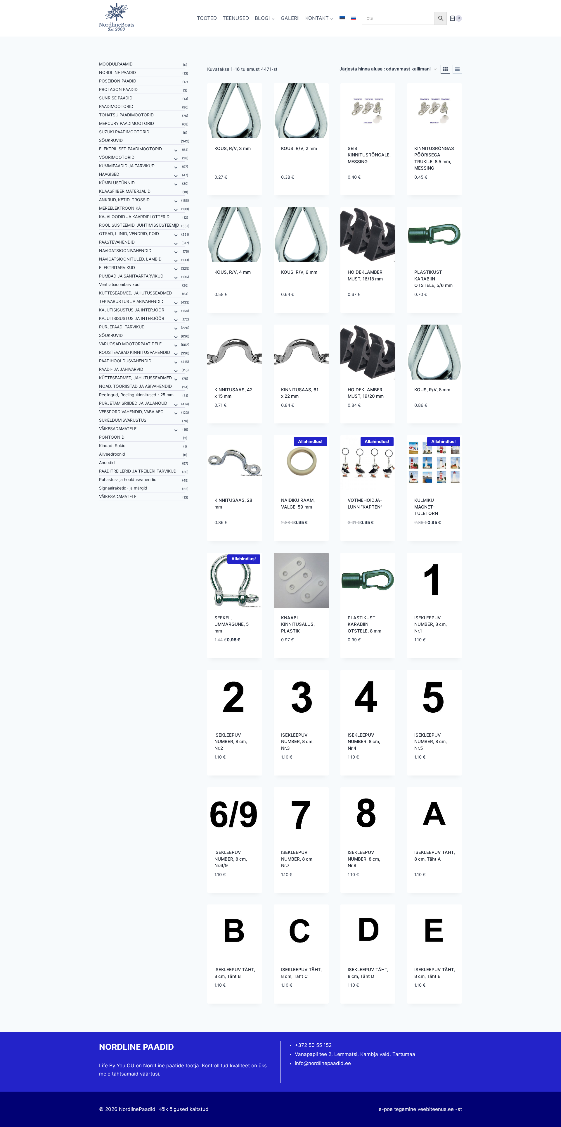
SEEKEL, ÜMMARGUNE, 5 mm (231, 624)
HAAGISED (109, 174)
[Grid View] (445, 69)
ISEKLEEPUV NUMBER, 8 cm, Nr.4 (364, 741)
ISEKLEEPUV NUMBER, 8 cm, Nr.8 (364, 858)
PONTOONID (111, 437)
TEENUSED (236, 18)
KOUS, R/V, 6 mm (299, 272)
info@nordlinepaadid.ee (323, 1063)
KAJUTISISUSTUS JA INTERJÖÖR (131, 309)
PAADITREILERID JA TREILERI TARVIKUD (137, 470)
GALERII (290, 18)
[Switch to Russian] (353, 18)
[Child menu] (175, 150)
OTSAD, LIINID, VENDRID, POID (129, 233)
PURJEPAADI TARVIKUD (122, 326)
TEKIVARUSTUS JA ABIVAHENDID (131, 301)
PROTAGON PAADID (118, 89)
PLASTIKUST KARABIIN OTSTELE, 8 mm (364, 624)
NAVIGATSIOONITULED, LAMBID (130, 258)
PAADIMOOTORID (116, 106)
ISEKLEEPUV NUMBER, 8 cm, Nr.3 (297, 741)
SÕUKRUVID (111, 140)
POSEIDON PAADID (117, 80)
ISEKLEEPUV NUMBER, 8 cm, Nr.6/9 (230, 858)
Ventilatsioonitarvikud (119, 284)
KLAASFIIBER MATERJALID (124, 191)
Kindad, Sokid (112, 445)
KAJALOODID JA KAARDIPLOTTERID (134, 216)
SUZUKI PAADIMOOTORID (124, 131)
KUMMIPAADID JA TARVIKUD (127, 165)
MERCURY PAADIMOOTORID (126, 123)
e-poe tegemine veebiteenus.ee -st (420, 1109)
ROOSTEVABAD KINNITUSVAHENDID (134, 352)
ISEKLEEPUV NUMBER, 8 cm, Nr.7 (297, 858)
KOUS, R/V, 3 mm (232, 148)
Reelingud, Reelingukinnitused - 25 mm (136, 394)
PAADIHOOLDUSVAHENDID (125, 360)
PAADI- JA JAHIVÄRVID (121, 369)
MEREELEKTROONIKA (120, 208)
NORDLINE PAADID (117, 72)
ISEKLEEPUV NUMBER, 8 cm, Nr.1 (430, 624)
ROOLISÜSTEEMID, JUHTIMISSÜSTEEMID (139, 225)
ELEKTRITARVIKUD (117, 267)
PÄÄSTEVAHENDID (117, 241)
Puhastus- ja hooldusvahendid (128, 479)
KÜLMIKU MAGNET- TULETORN (426, 506)
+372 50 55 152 (313, 1045)
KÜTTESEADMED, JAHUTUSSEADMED (135, 292)
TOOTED (207, 18)
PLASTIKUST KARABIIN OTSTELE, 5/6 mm (433, 278)
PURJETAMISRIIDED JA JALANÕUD (133, 403)
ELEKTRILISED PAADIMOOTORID (130, 148)
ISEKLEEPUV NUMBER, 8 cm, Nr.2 (230, 741)
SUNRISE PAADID (115, 97)
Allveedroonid (112, 454)
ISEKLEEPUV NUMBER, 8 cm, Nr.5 (430, 741)
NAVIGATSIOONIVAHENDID (125, 250)
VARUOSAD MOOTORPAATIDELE (130, 343)
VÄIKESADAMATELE (117, 428)
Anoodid (107, 462)
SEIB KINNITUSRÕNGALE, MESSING (369, 155)
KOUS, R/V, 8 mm (432, 389)
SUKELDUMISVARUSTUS (122, 420)
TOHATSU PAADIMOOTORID (126, 114)
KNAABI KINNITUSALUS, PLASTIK (298, 624)
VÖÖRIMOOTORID (116, 157)
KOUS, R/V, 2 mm (299, 148)
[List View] (457, 69)
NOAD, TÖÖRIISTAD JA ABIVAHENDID (135, 386)
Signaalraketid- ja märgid (123, 487)
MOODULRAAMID (116, 63)
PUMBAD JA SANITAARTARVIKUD (131, 275)
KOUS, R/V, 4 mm (232, 272)
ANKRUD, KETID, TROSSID (124, 199)
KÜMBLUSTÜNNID (117, 182)
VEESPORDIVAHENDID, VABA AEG (131, 411)
